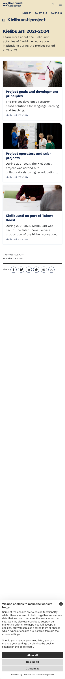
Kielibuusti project (26, 20)
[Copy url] (51, 270)
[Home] (13, 4)
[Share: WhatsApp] (36, 270)
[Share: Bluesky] (21, 270)
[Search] (53, 4)
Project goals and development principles (32, 94)
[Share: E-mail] (44, 270)
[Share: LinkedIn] (29, 270)
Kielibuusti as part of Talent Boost (29, 218)
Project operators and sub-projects (28, 155)
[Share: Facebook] (13, 270)
